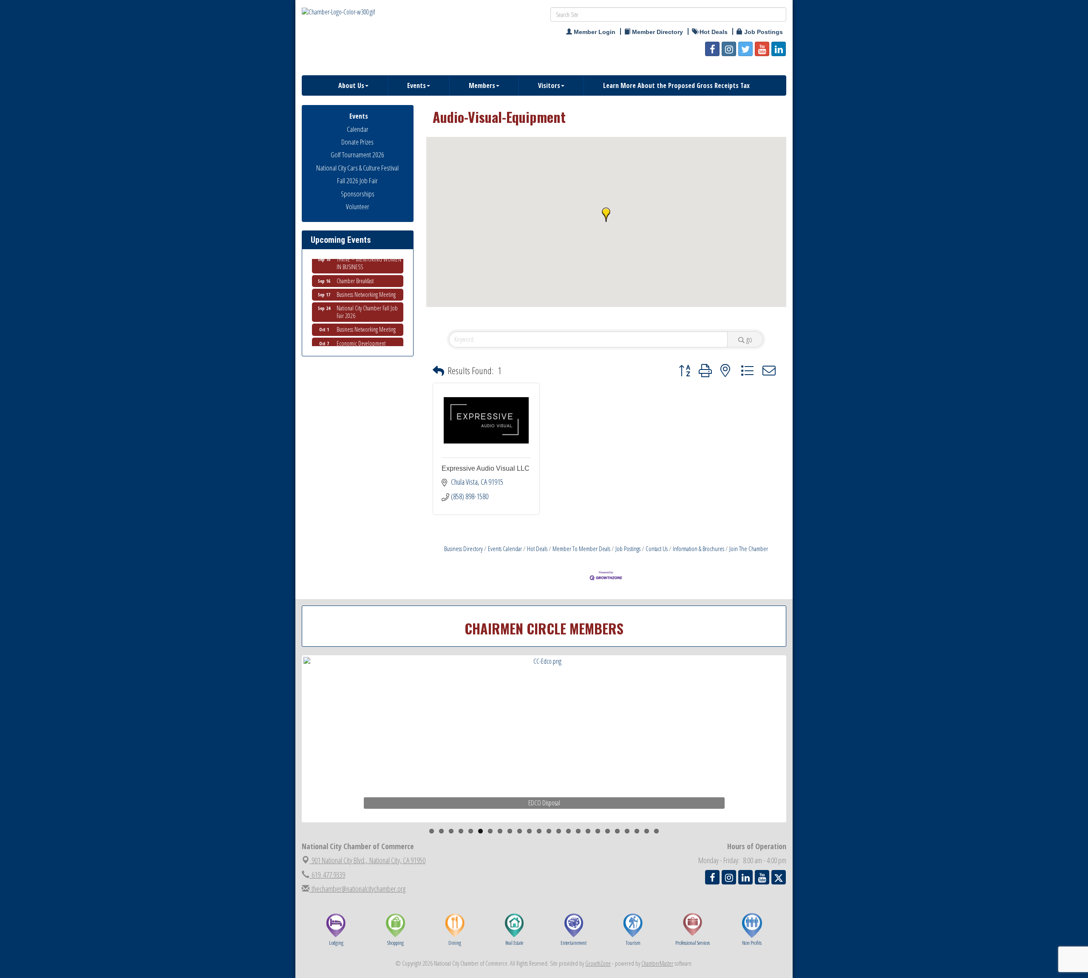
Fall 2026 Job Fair (357, 180)
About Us (351, 85)
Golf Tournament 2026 (357, 154)
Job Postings (627, 548)
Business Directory (463, 548)
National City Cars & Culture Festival (357, 168)
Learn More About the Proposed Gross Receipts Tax (676, 85)
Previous (290, 755)
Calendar (357, 129)
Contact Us (657, 548)
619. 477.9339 (327, 875)
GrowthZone (598, 963)
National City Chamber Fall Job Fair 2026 (367, 301)
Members (482, 85)
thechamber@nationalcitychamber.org (357, 889)
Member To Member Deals (581, 548)
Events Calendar (505, 548)
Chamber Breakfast (355, 270)
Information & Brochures (698, 548)
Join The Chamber (748, 548)
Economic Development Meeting (361, 336)
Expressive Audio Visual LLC (486, 468)
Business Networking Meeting (366, 283)
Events (416, 85)
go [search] (749, 339)
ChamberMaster (657, 963)
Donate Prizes (357, 142)
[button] (606, 215)
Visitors (549, 85)
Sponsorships (357, 194)
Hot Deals (537, 548)
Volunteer (357, 206)
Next (801, 755)
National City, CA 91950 (368, 860)
